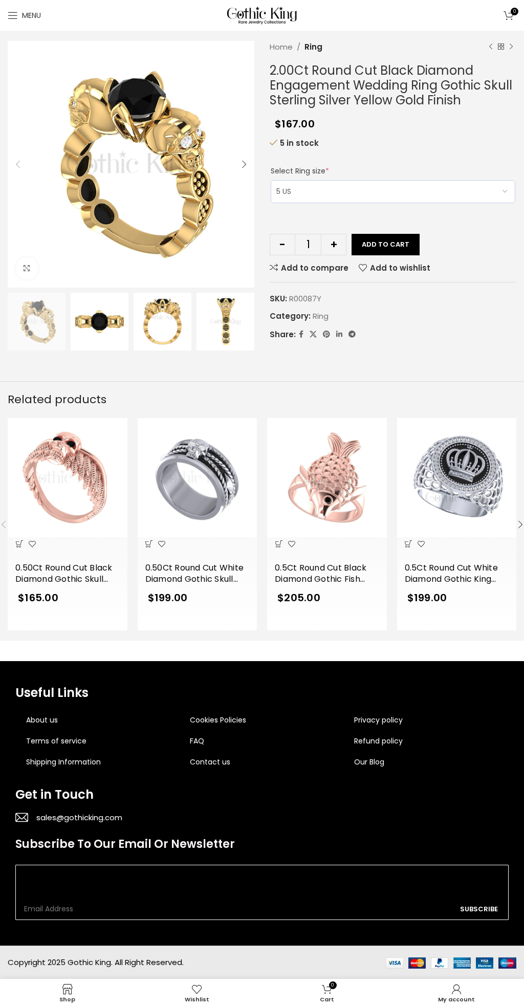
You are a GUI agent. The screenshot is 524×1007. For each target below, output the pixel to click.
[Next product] (511, 47)
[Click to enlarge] (26, 268)
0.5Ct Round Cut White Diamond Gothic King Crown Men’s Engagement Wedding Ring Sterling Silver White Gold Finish (456, 574)
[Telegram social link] (352, 334)
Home (281, 46)
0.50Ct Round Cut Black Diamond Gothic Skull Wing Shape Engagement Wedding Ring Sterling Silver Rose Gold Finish (64, 574)
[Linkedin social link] (339, 334)
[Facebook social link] (301, 334)
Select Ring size (300, 171)
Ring (313, 46)
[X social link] (313, 334)
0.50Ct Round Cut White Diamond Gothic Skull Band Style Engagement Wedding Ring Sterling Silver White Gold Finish (195, 574)
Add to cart (385, 244)
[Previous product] (491, 47)
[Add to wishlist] (32, 544)
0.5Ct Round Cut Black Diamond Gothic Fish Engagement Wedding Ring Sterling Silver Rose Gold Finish (324, 574)
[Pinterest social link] (326, 334)
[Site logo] (262, 14)
